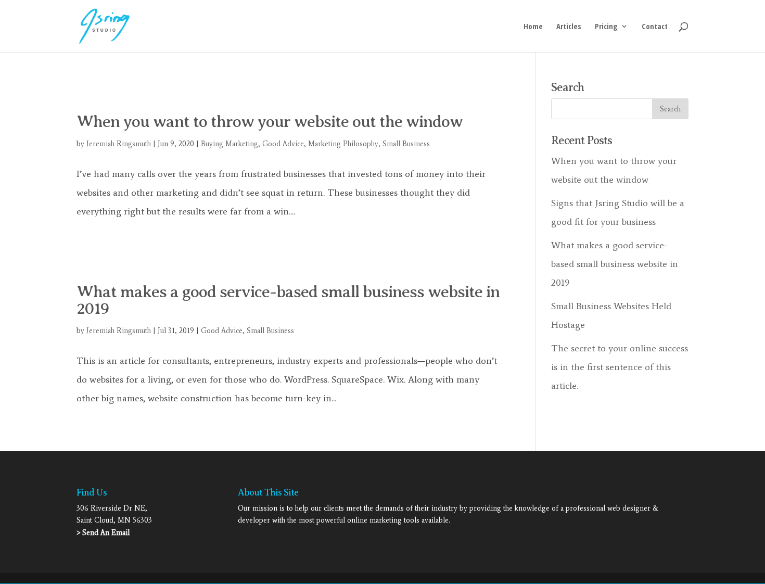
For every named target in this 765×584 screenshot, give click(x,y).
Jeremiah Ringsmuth (118, 143)
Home (533, 26)
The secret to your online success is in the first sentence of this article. (619, 366)
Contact (655, 26)
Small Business (406, 143)
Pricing (606, 26)
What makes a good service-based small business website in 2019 (288, 300)
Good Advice (283, 143)
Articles (568, 26)
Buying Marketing (229, 143)
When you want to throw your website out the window (269, 121)
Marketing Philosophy (343, 143)
